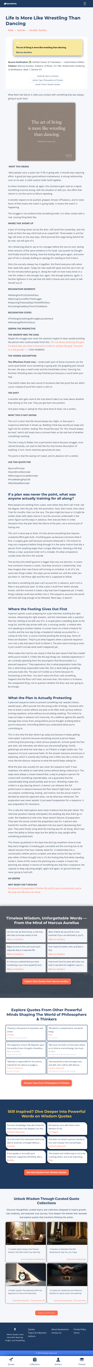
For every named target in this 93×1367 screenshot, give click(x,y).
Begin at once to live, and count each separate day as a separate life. (23, 948)
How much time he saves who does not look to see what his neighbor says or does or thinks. (66, 963)
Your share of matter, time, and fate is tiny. (65, 948)
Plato (50, 1035)
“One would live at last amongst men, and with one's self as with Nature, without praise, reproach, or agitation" (65, 1063)
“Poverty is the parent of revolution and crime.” (25, 1030)
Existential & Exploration (76, 1259)
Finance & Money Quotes (17, 1037)
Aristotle (10, 1035)
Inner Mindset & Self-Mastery (33, 1259)
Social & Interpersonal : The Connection (70, 1300)
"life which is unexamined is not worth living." (65, 1030)
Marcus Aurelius (52, 76)
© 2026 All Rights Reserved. (46, 1353)
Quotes (21, 30)
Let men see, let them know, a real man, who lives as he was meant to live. (25, 933)
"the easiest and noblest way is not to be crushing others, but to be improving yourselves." (66, 1155)
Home (10, 30)
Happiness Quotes (14, 1054)
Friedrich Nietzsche (15, 1068)
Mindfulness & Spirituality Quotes (62, 1054)
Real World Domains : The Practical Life (29, 1300)
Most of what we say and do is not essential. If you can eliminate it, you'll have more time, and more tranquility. (65, 933)
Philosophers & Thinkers (53, 80)
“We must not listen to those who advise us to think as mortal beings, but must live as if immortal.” (66, 1047)
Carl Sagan (53, 1132)
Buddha (10, 1160)
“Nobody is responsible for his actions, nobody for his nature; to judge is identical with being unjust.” (24, 1063)
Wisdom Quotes (38, 30)
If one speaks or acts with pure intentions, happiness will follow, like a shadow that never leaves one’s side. (24, 1155)
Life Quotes (53, 1037)
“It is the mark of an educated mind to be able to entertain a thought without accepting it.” (25, 1141)
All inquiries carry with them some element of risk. (64, 1127)
